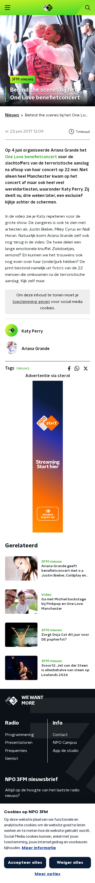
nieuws (22, 368)
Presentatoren (18, 743)
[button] (7, 7)
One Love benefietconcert (31, 157)
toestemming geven (31, 302)
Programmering (19, 735)
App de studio (66, 751)
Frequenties (16, 751)
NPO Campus (65, 743)
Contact (60, 735)
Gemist (11, 758)
